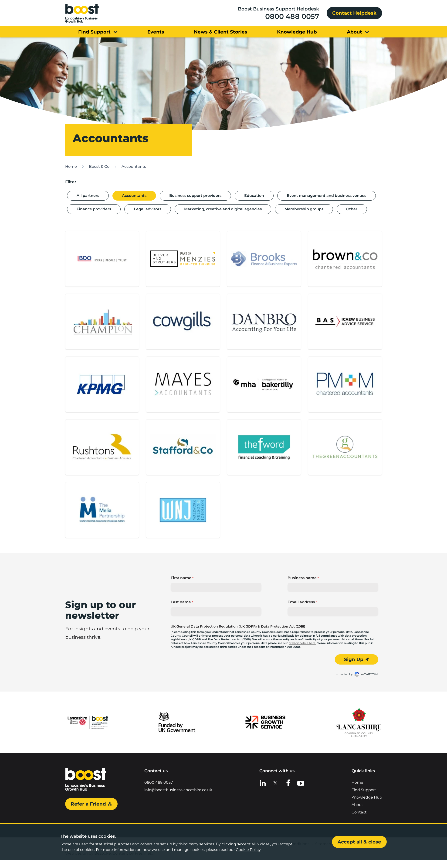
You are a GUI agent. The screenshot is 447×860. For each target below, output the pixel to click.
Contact (359, 812)
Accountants (134, 166)
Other (351, 209)
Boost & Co (99, 166)
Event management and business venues (326, 195)
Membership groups (303, 209)
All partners (88, 195)
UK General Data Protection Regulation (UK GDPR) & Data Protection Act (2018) (238, 626)
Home (71, 166)
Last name (182, 602)
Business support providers (195, 195)
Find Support (364, 790)
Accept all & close (359, 842)
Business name (303, 578)
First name (182, 578)
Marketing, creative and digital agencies (223, 209)
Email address (302, 602)
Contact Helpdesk (354, 13)
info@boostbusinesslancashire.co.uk (178, 790)
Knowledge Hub (367, 797)
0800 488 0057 (292, 16)
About (357, 805)
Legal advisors (147, 209)
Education (254, 195)
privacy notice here (302, 643)
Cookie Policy (248, 849)
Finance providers (94, 209)
